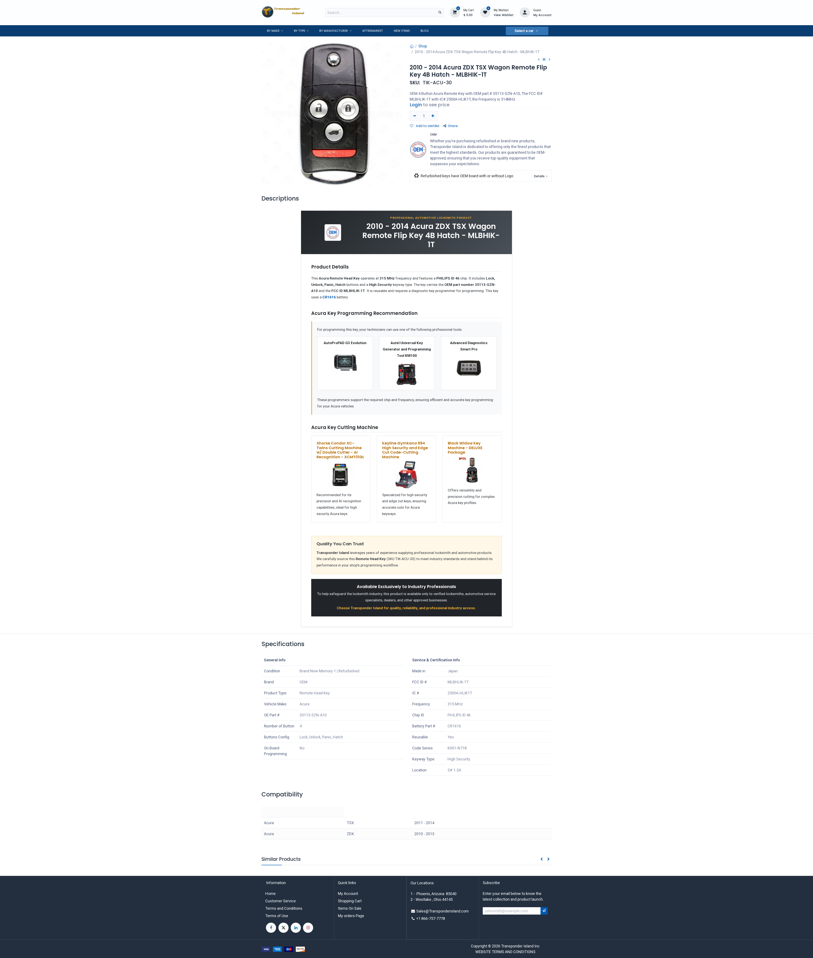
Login (416, 105)
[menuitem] (274, 30)
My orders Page (351, 916)
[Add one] (433, 116)
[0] (455, 12)
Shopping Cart (350, 901)
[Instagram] (308, 928)
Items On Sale (349, 908)
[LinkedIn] (296, 928)
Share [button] (453, 125)
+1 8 (419, 918)
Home (270, 893)
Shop (422, 46)
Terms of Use (276, 916)
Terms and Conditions (283, 908)
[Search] (440, 12)
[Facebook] (271, 928)
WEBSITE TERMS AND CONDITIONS (505, 952)
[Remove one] (415, 116)
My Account (348, 893)
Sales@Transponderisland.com (442, 911)
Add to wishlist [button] (427, 125)
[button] (527, 31)
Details (539, 176)
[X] (283, 928)
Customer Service (280, 901)
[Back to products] (544, 59)
